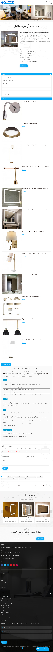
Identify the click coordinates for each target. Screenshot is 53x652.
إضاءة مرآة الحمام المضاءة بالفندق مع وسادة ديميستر (10, 518)
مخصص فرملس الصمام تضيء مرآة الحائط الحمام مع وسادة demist (35, 188)
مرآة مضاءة (40, 476)
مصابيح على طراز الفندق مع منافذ (7, 596)
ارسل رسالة (42, 649)
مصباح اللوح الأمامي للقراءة (6, 617)
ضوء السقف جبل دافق (5, 605)
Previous (2, 511)
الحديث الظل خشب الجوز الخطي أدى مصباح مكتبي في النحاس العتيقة (35, 166)
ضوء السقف (5, 89)
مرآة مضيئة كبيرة (4, 614)
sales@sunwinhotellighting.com (16, 553)
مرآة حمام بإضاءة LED (31, 476)
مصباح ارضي (5, 83)
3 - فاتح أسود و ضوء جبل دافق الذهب (29, 123)
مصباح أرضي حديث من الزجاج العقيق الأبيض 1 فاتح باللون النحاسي (34, 145)
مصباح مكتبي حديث (4, 610)
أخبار (2, 580)
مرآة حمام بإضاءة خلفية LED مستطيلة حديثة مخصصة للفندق (18, 452)
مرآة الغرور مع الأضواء (5, 600)
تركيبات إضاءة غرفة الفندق (6, 612)
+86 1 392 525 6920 (15, 555)
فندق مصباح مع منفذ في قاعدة (6, 598)
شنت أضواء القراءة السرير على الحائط (8, 603)
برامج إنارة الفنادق (6, 94)
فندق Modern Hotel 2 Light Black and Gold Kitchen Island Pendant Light (36, 318)
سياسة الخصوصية (48, 646)
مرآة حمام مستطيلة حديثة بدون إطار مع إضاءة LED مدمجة (42, 518)
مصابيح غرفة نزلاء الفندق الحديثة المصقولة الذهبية (31, 296)
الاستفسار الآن (23, 65)
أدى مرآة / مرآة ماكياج (7, 77)
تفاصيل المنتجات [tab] (6, 364)
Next (50, 511)
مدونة (2, 585)
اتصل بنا (2, 578)
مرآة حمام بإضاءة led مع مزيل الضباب (26, 518)
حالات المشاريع (3, 582)
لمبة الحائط (5, 86)
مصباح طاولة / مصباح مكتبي (8, 80)
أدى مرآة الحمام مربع (5, 607)
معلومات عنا (3, 573)
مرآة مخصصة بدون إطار (19, 476)
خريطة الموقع (3, 587)
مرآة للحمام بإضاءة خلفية (24, 479)
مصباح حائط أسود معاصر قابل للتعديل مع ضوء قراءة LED (33, 231)
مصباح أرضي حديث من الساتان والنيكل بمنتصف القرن (32, 339)
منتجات (2, 575)
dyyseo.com (42, 646)
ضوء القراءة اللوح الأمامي (7, 92)
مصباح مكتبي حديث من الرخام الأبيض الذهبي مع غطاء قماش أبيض (34, 253)
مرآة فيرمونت (10, 476)
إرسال (3, 642)
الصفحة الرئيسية (11, 20)
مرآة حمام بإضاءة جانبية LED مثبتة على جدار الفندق (32, 274)
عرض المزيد (24, 104)
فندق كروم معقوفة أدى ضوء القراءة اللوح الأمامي (31, 101)
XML (2, 589)
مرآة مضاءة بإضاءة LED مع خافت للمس (9, 479)
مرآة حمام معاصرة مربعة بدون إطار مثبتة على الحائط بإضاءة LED (34, 210)
